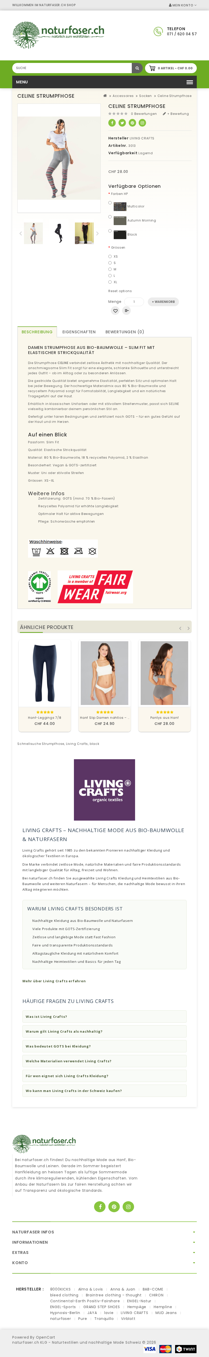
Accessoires (123, 96)
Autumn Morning (141, 220)
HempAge (137, 1306)
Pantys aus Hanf (164, 717)
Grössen (118, 247)
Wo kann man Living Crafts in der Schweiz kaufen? (74, 1090)
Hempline (163, 1306)
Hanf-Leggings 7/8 (44, 717)
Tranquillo (104, 1318)
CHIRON (156, 1295)
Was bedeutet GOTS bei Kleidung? (58, 1046)
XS (116, 256)
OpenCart (45, 1337)
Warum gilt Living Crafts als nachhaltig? (64, 1031)
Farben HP (119, 194)
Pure (82, 1318)
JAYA (92, 1312)
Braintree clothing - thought (114, 1295)
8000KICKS (60, 1289)
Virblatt (128, 1318)
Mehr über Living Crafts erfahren (54, 981)
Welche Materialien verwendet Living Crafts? (68, 1061)
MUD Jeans (166, 1312)
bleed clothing (64, 1295)
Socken (145, 96)
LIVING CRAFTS (142, 138)
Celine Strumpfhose (175, 96)
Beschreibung (37, 332)
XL (115, 282)
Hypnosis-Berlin (65, 1312)
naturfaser (60, 1318)
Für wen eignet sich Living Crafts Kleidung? (67, 1076)
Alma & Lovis (90, 1289)
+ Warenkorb (163, 302)
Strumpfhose (53, 744)
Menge (115, 301)
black (94, 744)
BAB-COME (153, 1289)
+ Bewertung (177, 114)
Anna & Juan (122, 1289)
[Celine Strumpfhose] (33, 233)
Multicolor (135, 206)
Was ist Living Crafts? (46, 1016)
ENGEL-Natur (139, 1301)
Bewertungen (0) (125, 332)
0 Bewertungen (144, 114)
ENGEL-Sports (63, 1306)
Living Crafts (77, 744)
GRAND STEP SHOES (101, 1306)
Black (131, 234)
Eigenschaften (79, 332)
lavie (108, 1312)
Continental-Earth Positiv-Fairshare (85, 1301)
